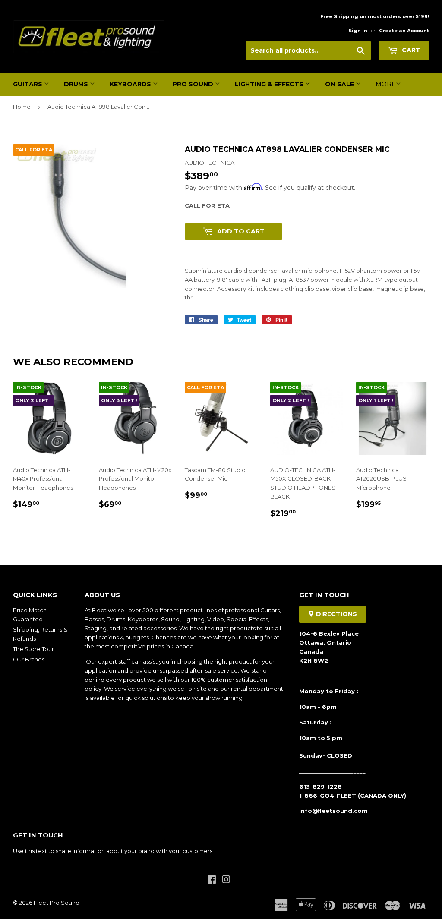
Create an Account (404, 31)
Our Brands (28, 659)
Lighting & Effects (270, 84)
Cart (410, 50)
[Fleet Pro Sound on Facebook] (211, 880)
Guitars (28, 84)
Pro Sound (194, 84)
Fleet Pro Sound (56, 902)
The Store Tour (33, 648)
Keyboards (131, 84)
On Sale (340, 84)
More (386, 84)
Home (22, 106)
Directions (335, 614)
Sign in (357, 31)
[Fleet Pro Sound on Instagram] (226, 880)
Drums (77, 84)
